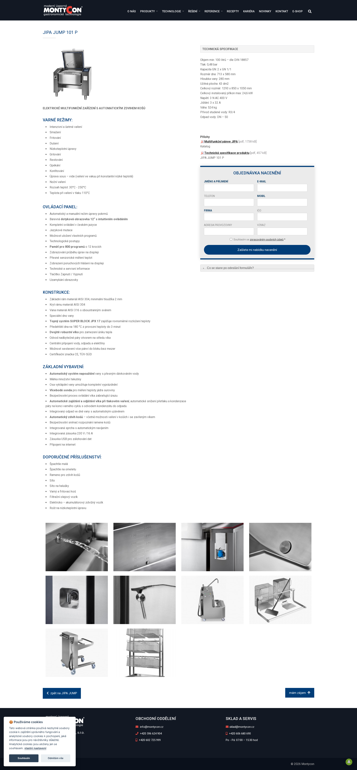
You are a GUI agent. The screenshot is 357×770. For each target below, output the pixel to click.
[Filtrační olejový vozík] (212, 600)
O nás (131, 11)
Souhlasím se (259, 239)
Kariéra (249, 11)
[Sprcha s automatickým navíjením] (77, 600)
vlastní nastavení (35, 748)
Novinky (265, 11)
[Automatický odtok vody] (280, 547)
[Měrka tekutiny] (144, 547)
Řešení (192, 11)
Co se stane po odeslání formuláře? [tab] (230, 268)
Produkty (147, 11)
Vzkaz (261, 225)
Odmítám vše (55, 758)
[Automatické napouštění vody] (77, 547)
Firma (208, 210)
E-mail (261, 181)
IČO (259, 210)
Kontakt (282, 11)
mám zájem (298, 693)
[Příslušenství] (280, 600)
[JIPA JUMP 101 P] (116, 73)
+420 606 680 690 (239, 733)
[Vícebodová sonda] (144, 600)
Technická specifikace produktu (226, 153)
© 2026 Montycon (302, 764)
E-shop (297, 11)
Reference (212, 11)
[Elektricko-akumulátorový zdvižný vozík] (77, 653)
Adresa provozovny (218, 225)
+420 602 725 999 (149, 740)
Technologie (171, 11)
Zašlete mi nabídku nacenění (257, 250)
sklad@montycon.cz (241, 726)
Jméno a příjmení (216, 181)
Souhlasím (24, 758)
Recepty (233, 11)
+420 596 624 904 (150, 733)
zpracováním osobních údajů (267, 239)
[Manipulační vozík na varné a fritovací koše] (144, 653)
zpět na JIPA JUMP (63, 693)
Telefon (209, 196)
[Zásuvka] (212, 547)
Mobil (261, 196)
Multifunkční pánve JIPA (221, 141)
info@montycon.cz (151, 726)
